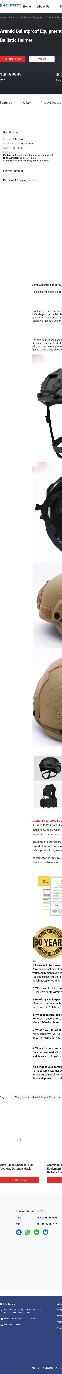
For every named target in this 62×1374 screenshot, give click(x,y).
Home (3, 17)
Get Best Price (12, 58)
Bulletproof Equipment (32, 17)
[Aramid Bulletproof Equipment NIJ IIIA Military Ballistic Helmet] (24, 1139)
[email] (19, 1232)
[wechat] (36, 1232)
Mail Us (42, 58)
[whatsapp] (28, 1232)
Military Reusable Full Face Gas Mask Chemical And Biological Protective (21, 1168)
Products (14, 17)
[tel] (54, 1232)
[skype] (45, 1232)
